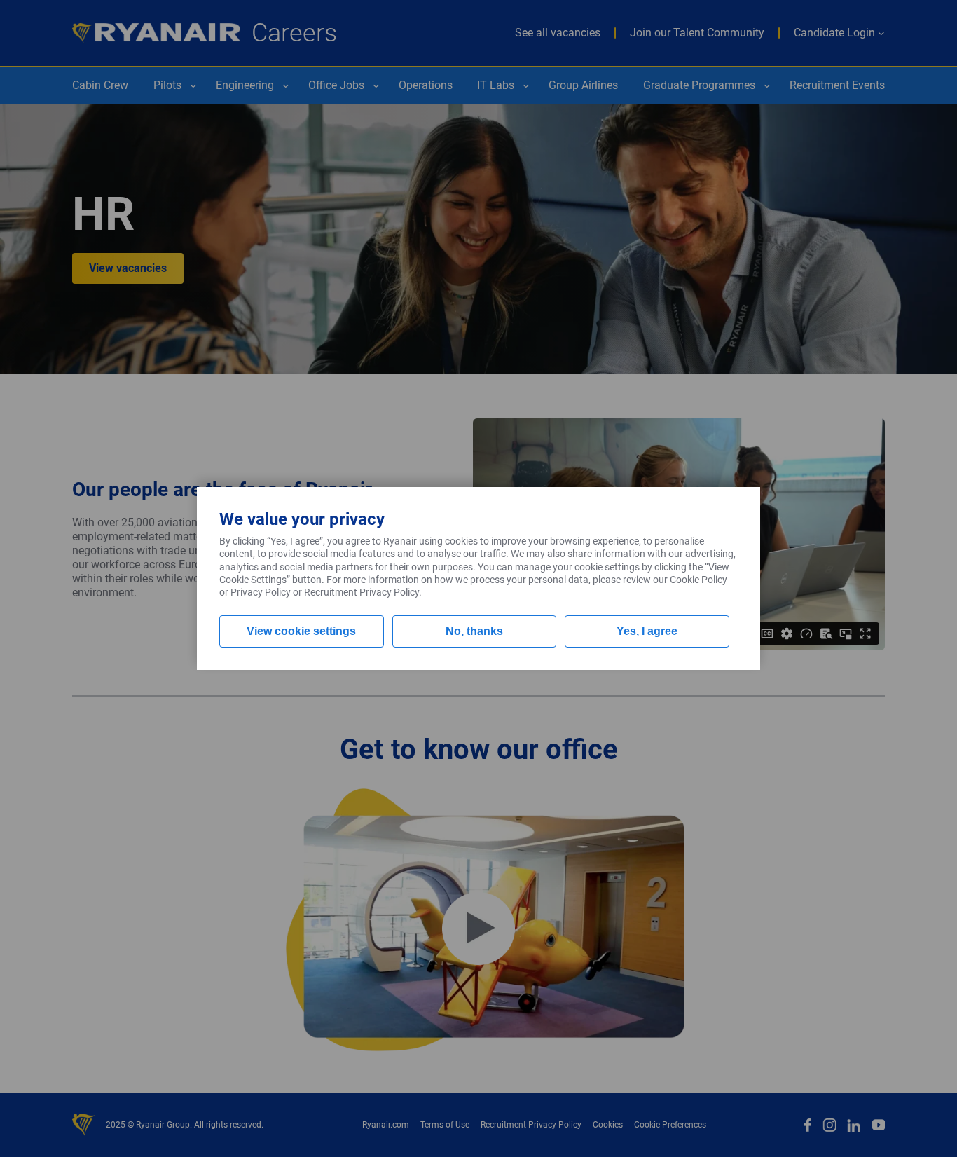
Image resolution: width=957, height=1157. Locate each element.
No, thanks (474, 631)
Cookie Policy (698, 579)
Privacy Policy (260, 592)
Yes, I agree (647, 631)
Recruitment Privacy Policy (361, 592)
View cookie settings (301, 631)
